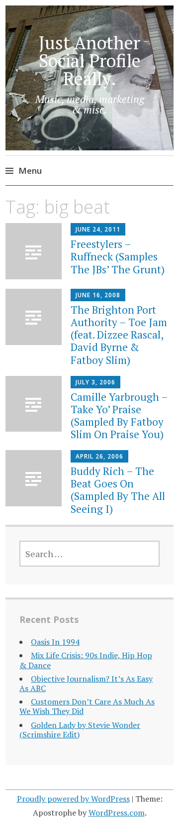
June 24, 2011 (98, 229)
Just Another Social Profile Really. (90, 60)
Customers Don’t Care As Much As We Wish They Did (87, 706)
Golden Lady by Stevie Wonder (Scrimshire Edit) (79, 729)
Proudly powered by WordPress (73, 798)
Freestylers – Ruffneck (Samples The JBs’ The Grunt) (118, 256)
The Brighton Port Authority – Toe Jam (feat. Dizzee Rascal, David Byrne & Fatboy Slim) (119, 335)
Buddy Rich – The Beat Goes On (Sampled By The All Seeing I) (118, 490)
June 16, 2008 (98, 295)
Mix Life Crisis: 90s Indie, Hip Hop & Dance (85, 660)
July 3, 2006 (95, 382)
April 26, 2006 (99, 456)
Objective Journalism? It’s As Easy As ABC (86, 683)
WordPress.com (117, 812)
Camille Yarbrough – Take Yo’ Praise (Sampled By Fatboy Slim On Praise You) (119, 416)
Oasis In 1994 (55, 641)
